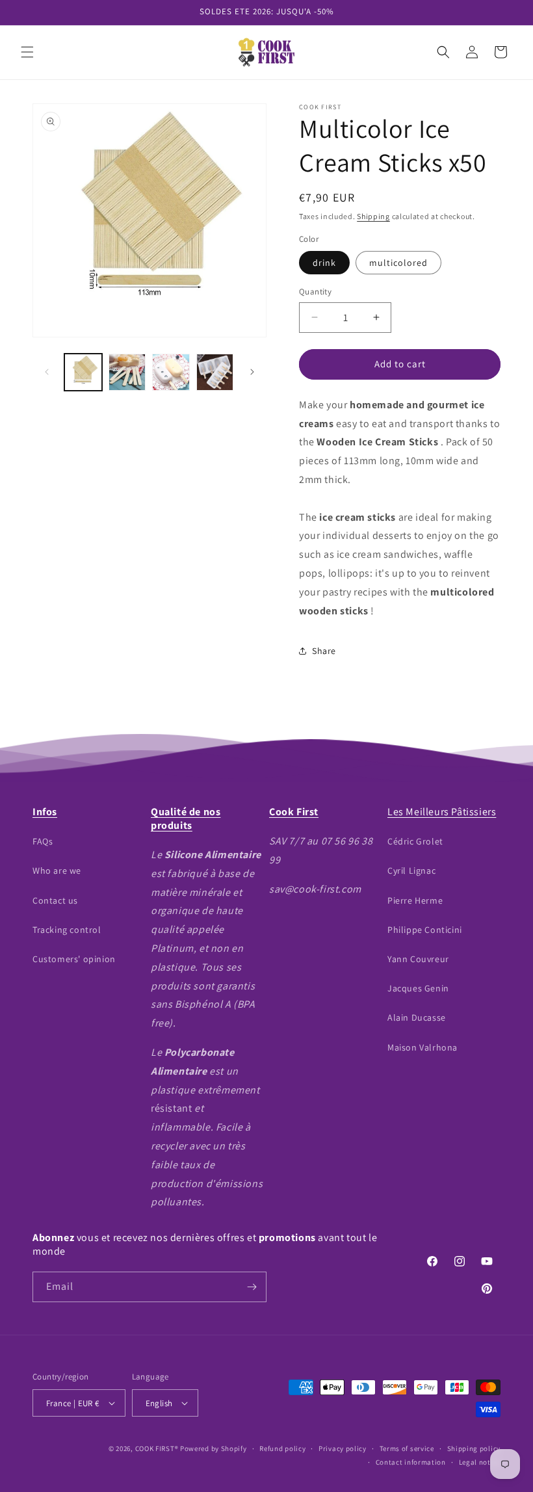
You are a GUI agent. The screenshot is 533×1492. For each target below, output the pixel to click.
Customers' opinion (74, 959)
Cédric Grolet (415, 841)
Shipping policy (474, 1448)
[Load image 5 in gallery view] (215, 372)
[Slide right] (252, 372)
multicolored (398, 262)
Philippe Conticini (424, 930)
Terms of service (407, 1448)
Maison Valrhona (422, 1047)
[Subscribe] (251, 1287)
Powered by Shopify (213, 1448)
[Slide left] (46, 372)
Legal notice (479, 1462)
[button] (27, 52)
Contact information (411, 1462)
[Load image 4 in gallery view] (171, 372)
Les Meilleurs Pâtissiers (441, 811)
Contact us (55, 900)
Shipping (373, 216)
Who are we (56, 870)
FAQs (42, 841)
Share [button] (324, 651)
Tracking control (66, 930)
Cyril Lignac (411, 870)
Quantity (315, 291)
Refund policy (282, 1448)
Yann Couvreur (418, 959)
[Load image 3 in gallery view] (127, 372)
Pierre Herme (415, 900)
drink (324, 262)
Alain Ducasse (416, 1017)
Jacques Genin (418, 988)
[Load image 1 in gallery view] (83, 372)
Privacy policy (342, 1448)
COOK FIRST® (157, 1448)
